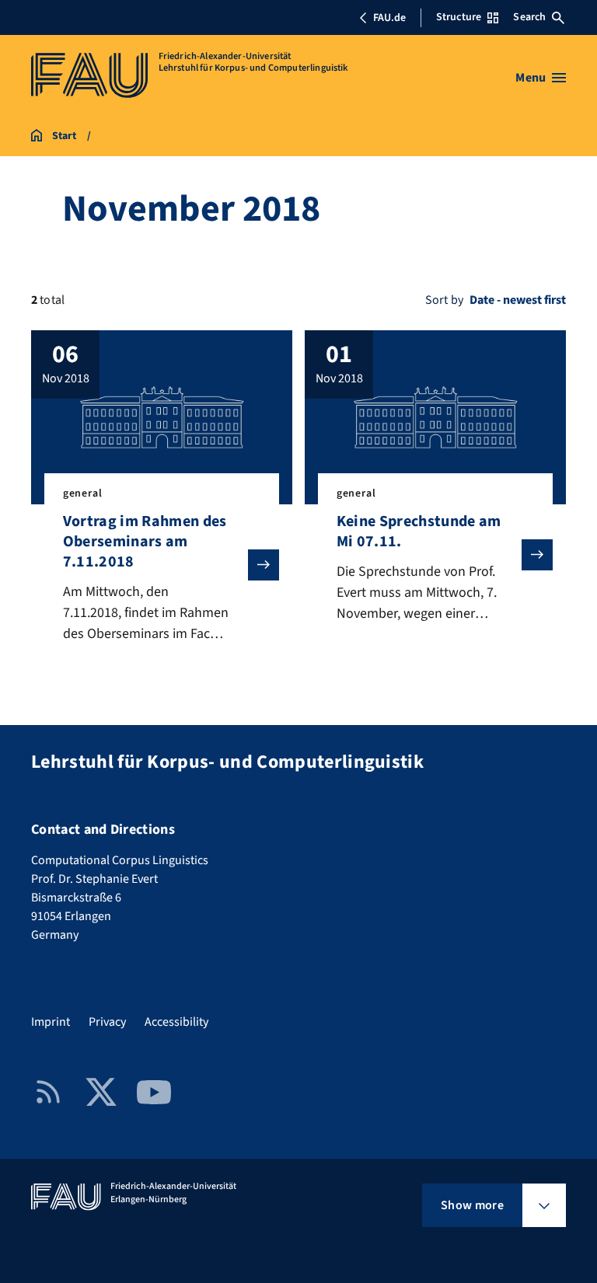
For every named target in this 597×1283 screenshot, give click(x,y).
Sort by (444, 300)
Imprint (50, 1021)
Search (529, 17)
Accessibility (176, 1021)
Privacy (107, 1021)
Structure (458, 17)
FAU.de (389, 18)
